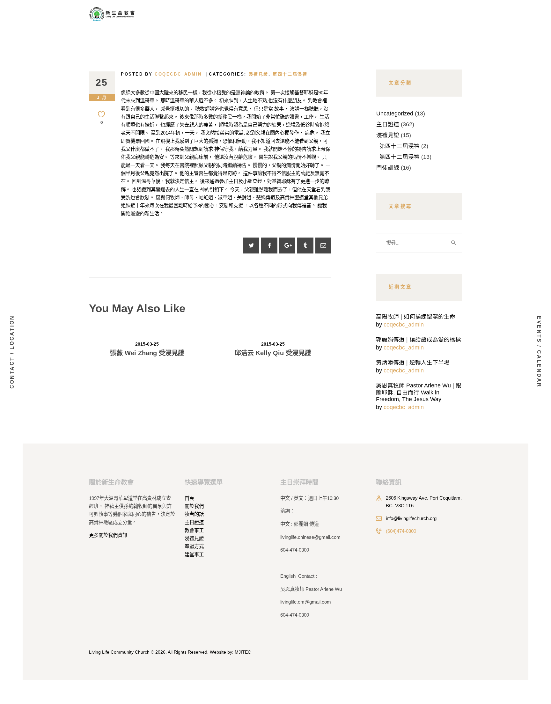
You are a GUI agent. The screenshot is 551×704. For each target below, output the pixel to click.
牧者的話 (194, 514)
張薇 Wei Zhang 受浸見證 (147, 352)
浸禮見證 (258, 74)
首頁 (189, 498)
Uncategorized (394, 113)
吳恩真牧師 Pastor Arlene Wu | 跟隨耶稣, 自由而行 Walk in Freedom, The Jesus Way (418, 392)
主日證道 (387, 124)
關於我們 (194, 506)
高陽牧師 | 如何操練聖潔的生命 (415, 316)
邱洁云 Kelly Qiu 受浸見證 (273, 352)
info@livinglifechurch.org (411, 518)
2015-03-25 (147, 344)
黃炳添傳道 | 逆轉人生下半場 (413, 362)
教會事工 (194, 530)
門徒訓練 (387, 168)
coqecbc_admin (404, 324)
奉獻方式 (194, 546)
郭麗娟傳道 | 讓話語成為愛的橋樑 (418, 339)
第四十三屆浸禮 (399, 146)
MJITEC (243, 652)
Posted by (161, 74)
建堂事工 (194, 554)
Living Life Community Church (119, 652)
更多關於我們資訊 (108, 535)
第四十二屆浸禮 (290, 74)
